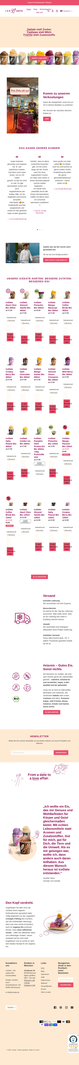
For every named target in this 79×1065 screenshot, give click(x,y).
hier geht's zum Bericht (56, 260)
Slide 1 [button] (37, 230)
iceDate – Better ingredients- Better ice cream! (26, 1050)
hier (47, 119)
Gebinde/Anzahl (11, 317)
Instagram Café (29, 985)
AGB (42, 977)
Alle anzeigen (39, 577)
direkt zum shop (39, 58)
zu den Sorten (51, 712)
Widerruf (44, 983)
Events (43, 989)
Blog (42, 971)
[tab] (37, 230)
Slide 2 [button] (39, 230)
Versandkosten (46, 986)
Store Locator (46, 992)
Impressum (45, 974)
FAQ (42, 968)
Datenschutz (45, 980)
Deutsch (11, 1007)
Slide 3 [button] (42, 230)
